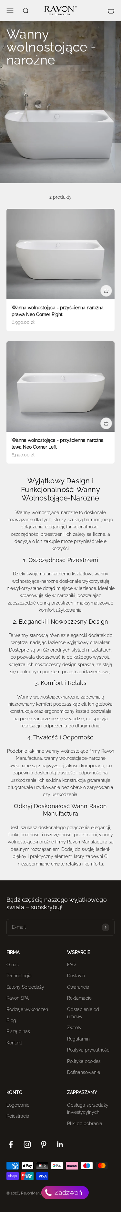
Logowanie (17, 1105)
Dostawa (76, 975)
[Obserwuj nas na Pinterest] (43, 1144)
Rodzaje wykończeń (27, 1009)
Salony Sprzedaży (25, 987)
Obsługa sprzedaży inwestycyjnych (87, 1108)
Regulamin (78, 1038)
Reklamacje (79, 998)
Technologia (19, 975)
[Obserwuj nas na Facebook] (10, 1144)
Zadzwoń (67, 1192)
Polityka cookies (84, 1061)
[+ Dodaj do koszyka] (106, 291)
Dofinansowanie (83, 1072)
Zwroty (74, 1027)
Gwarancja (78, 987)
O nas (12, 964)
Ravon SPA (17, 998)
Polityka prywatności (88, 1050)
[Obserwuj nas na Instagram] (27, 1144)
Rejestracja (17, 1116)
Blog (11, 1020)
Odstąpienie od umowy (83, 1013)
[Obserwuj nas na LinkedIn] (60, 1144)
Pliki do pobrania (84, 1123)
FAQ (71, 964)
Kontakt (14, 1042)
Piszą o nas (18, 1031)
